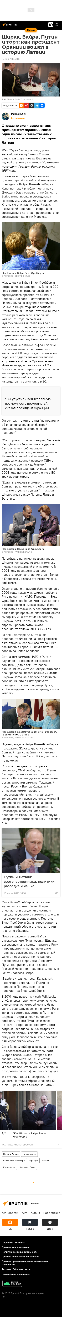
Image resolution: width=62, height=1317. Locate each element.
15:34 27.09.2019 (11, 59)
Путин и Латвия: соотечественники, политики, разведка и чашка (30, 881)
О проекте (7, 1242)
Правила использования (15, 1247)
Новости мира (29, 1154)
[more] (56, 892)
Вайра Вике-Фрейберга (14, 1160)
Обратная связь (21, 1269)
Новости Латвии (11, 1154)
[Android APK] (12, 1284)
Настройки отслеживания (16, 1273)
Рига (24, 1212)
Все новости (10, 1212)
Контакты (20, 1242)
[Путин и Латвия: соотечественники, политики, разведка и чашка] (31, 850)
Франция (33, 1160)
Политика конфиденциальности (19, 1251)
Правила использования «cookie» (20, 1256)
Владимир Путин (27, 1167)
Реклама (6, 1269)
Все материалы (18, 118)
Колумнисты (9, 1167)
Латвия (45, 1160)
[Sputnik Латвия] (10, 25)
